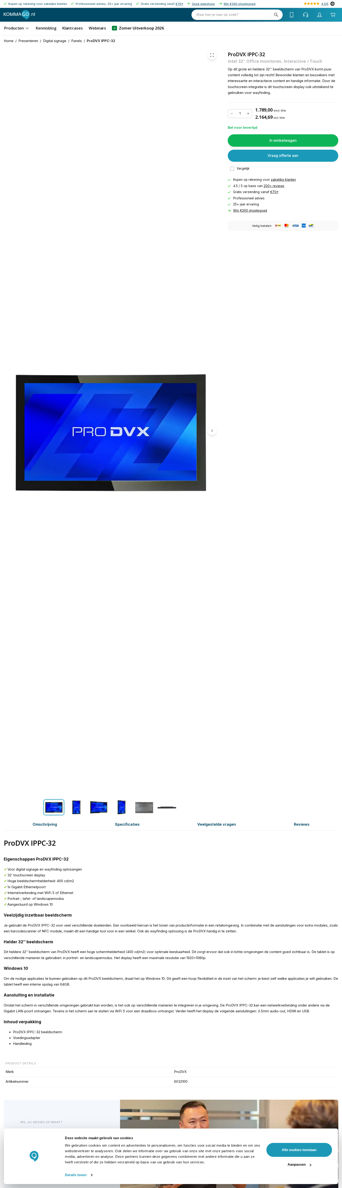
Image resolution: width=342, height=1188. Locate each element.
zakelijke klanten (283, 180)
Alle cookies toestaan (299, 1150)
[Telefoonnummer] (291, 15)
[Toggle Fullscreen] (212, 55)
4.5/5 (325, 4)
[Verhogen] (248, 113)
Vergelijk (243, 168)
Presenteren (28, 41)
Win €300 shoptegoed (239, 4)
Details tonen (76, 1175)
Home (8, 41)
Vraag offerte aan (283, 155)
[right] (212, 430)
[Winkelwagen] (332, 14)
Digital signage (54, 41)
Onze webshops (203, 4)
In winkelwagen (283, 140)
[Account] (319, 15)
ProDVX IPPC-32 (101, 41)
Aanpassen (297, 1164)
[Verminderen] (231, 113)
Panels (76, 41)
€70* (179, 4)
